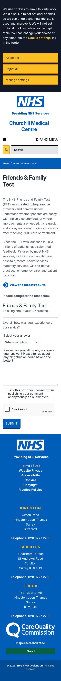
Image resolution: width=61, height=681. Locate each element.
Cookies (30, 480)
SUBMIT (12, 423)
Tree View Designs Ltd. (30, 665)
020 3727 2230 (39, 538)
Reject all (12, 69)
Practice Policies (30, 489)
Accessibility (30, 475)
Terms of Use (30, 466)
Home (6, 163)
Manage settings (17, 80)
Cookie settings (39, 38)
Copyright (30, 485)
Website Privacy (30, 470)
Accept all (12, 58)
